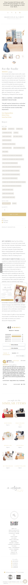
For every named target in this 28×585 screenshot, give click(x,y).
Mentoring (14, 541)
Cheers (16, 132)
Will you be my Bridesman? (10, 178)
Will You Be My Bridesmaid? (10, 163)
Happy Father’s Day (8, 189)
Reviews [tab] (5, 353)
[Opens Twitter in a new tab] (13, 223)
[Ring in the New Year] (20, 413)
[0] (19, 12)
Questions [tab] (14, 353)
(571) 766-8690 (21, 572)
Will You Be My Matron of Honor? (12, 185)
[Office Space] (20, 435)
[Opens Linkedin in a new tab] (14, 567)
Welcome (5, 151)
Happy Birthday (7, 136)
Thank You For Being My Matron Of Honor (14, 182)
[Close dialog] (26, 283)
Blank (14, 203)
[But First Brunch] (8, 455)
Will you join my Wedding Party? (11, 166)
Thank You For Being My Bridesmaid (12, 155)
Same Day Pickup (6, 117)
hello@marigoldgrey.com (11, 572)
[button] (22, 384)
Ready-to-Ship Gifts (14, 530)
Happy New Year (7, 147)
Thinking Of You (7, 132)
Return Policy (5, 115)
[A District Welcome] (20, 455)
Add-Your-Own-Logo (14, 531)
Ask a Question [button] (14, 348)
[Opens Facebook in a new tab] (13, 221)
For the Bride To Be (19, 147)
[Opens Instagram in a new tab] (14, 561)
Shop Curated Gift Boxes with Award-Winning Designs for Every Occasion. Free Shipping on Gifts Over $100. (14, 4)
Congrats (11, 128)
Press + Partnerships (14, 547)
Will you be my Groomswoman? (11, 174)
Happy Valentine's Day (8, 197)
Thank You (19, 128)
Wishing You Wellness (9, 144)
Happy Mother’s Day (8, 193)
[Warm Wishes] (8, 413)
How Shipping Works (7, 113)
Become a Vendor (14, 542)
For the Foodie (6, 380)
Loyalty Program (14, 549)
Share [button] (5, 384)
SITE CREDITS (21, 583)
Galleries (14, 538)
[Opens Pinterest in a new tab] (14, 565)
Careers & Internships (14, 544)
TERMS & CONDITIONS (13, 583)
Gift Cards (14, 550)
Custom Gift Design (14, 533)
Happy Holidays (7, 140)
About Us (14, 528)
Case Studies (14, 536)
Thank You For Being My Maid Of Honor (13, 159)
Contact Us (14, 552)
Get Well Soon (18, 136)
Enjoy (4, 128)
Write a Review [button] (14, 344)
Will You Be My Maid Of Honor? (11, 170)
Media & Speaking (14, 539)
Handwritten (6, 203)
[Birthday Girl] (8, 435)
